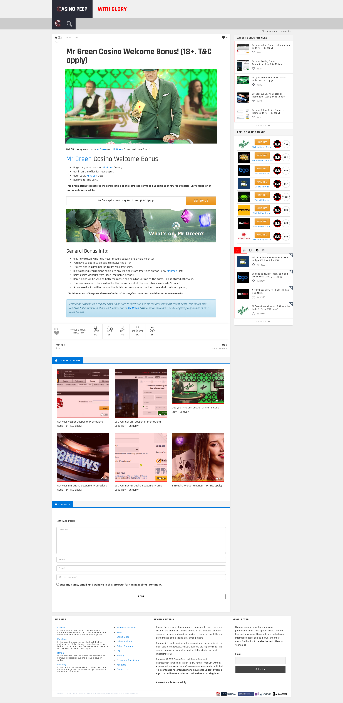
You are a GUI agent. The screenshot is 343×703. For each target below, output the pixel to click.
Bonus (58, 348)
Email (238, 654)
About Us (121, 664)
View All (261, 125)
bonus (215, 348)
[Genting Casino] (244, 236)
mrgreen (223, 348)
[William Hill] (244, 183)
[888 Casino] (244, 197)
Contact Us (122, 669)
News (119, 632)
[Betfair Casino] (244, 210)
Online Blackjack (125, 646)
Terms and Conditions (128, 660)
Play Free (62, 639)
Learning (61, 664)
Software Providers (126, 627)
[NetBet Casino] (244, 223)
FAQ (119, 650)
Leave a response (87, 504)
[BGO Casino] (244, 170)
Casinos (61, 627)
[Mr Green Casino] (244, 144)
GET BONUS (201, 201)
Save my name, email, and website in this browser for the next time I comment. (110, 585)
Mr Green (102, 149)
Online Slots (123, 637)
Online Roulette (124, 641)
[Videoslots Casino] (244, 157)
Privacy (120, 655)
